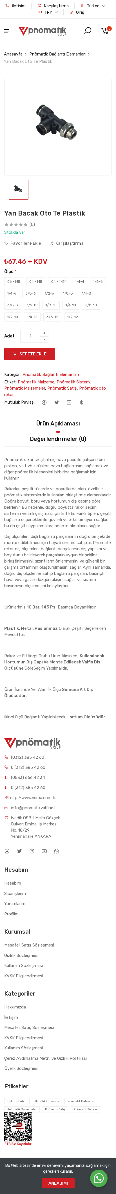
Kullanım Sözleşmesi (23, 965)
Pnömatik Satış (62, 388)
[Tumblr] (81, 402)
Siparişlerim (15, 893)
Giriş (79, 12)
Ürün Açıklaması (58, 423)
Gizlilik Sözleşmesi (21, 955)
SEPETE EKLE (32, 354)
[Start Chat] (99, 1178)
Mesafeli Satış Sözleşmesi (29, 945)
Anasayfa (13, 54)
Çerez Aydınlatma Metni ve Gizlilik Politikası (45, 1058)
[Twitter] (56, 402)
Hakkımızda (15, 1007)
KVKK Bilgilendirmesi (23, 975)
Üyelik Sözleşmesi (21, 1068)
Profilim (11, 914)
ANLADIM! (58, 1183)
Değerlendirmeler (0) (58, 439)
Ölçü (10, 271)
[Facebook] (44, 402)
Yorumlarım (14, 903)
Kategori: (12, 374)
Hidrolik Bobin (16, 1101)
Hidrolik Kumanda (47, 1101)
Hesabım (12, 883)
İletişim (18, 5)
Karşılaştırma (56, 5)
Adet (9, 336)
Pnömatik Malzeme (36, 382)
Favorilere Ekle (25, 243)
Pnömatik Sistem (73, 382)
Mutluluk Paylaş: (19, 402)
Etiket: (10, 382)
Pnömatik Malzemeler (24, 388)
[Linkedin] (69, 402)
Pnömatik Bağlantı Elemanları (57, 54)
